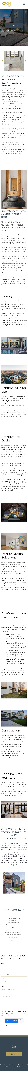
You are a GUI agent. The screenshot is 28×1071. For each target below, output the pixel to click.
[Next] (25, 61)
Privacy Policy (12, 1013)
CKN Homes (10, 1067)
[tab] (11, 946)
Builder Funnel (21, 1065)
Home (9, 30)
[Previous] (2, 61)
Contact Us (14, 1054)
